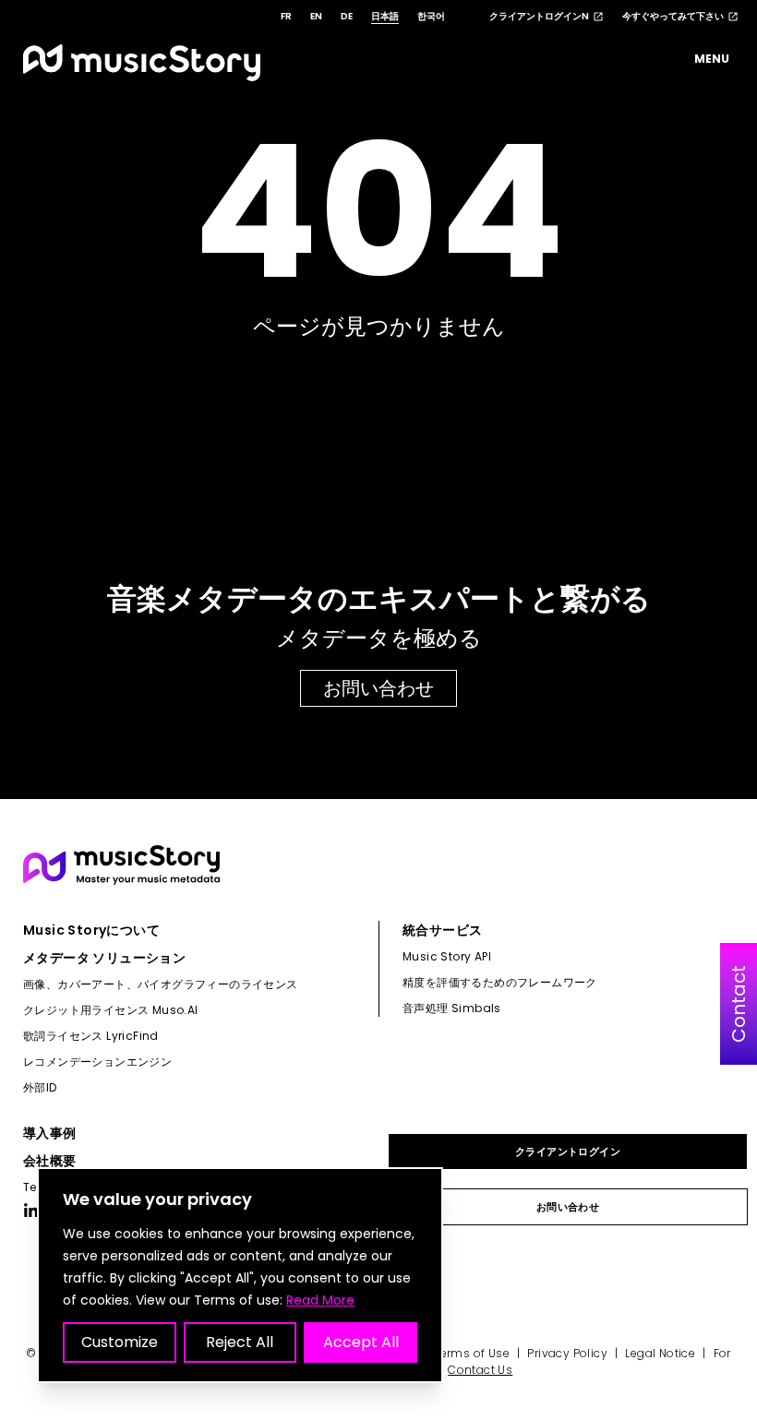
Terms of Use (471, 1353)
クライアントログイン (567, 1151)
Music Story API (447, 956)
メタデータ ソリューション (104, 958)
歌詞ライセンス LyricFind (91, 1036)
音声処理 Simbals (452, 1008)
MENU (711, 58)
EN (316, 16)
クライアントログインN (539, 16)
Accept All (361, 1342)
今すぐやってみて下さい (673, 16)
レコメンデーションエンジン (97, 1061)
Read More (320, 1300)
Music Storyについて (91, 930)
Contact (738, 1004)
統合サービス (442, 930)
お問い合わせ (378, 688)
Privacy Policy (567, 1353)
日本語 (385, 16)
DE (347, 16)
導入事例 (50, 1133)
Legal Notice (660, 1353)
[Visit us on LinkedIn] (31, 1211)
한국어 (431, 16)
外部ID (40, 1087)
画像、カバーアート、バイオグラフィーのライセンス (160, 984)
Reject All (239, 1342)
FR (286, 16)
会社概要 (50, 1161)
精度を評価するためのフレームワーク (500, 982)
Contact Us (480, 1370)
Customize (119, 1342)
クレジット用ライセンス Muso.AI (110, 1010)
